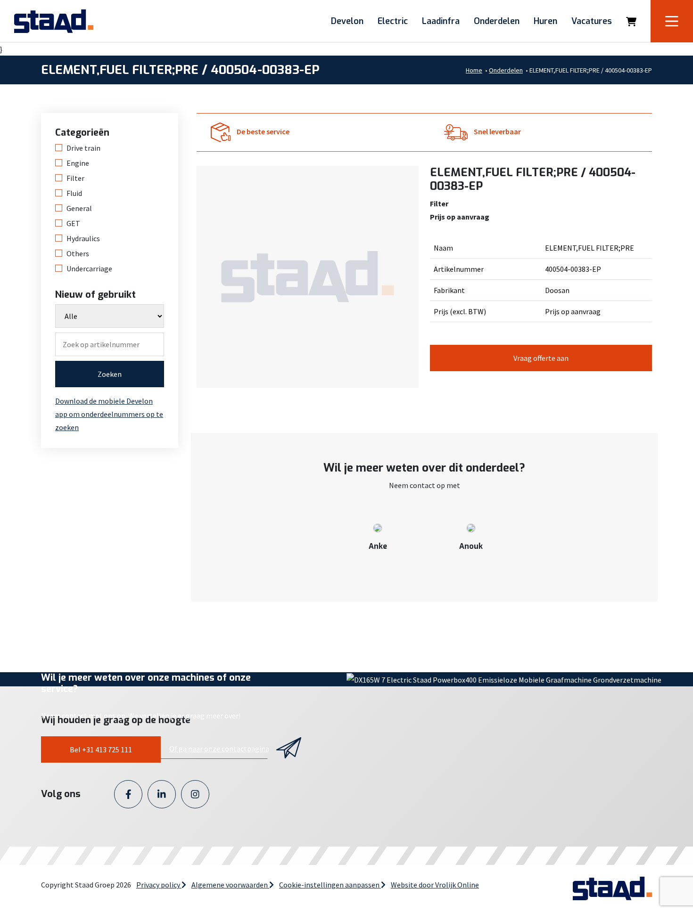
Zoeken (110, 374)
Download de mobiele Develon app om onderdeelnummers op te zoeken (109, 414)
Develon (347, 21)
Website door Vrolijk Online (435, 884)
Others (77, 253)
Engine (77, 163)
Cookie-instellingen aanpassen (330, 884)
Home (474, 70)
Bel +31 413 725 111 (101, 749)
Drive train (83, 148)
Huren (545, 21)
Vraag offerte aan (541, 358)
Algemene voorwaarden (230, 884)
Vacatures (591, 21)
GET (73, 223)
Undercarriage (89, 268)
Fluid (74, 193)
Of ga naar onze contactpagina (219, 748)
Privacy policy (159, 884)
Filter (75, 178)
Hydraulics (83, 238)
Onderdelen (497, 21)
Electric (393, 21)
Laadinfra (441, 21)
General (79, 208)
